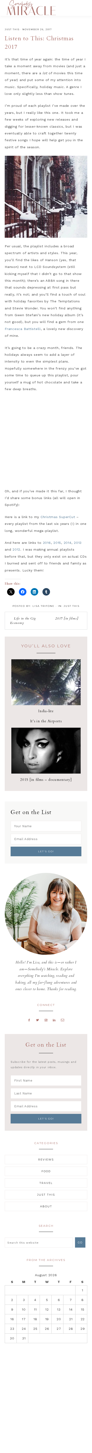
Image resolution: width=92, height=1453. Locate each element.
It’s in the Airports (46, 721)
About (46, 1206)
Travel (46, 1183)
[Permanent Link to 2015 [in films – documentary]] (46, 772)
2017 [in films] (66, 618)
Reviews (46, 1159)
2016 (47, 543)
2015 (57, 543)
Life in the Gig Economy (23, 620)
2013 (78, 543)
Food (46, 1171)
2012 (16, 549)
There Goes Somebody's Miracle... (31, 7)
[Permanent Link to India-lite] (46, 704)
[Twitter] (37, 1020)
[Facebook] (29, 1020)
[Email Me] (63, 1020)
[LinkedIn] (54, 1020)
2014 (67, 543)
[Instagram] (46, 1020)
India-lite (46, 711)
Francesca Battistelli (23, 329)
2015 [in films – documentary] (46, 779)
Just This (12, 29)
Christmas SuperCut (58, 517)
